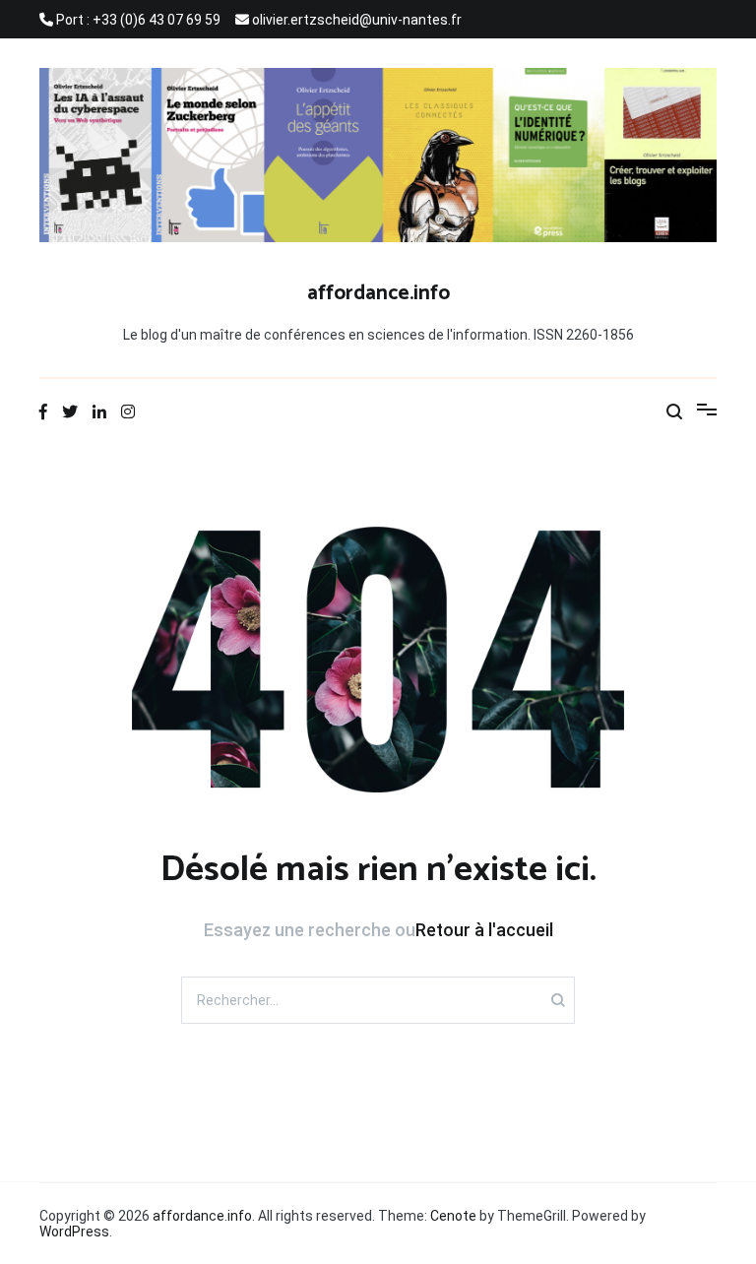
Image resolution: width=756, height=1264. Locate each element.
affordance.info (378, 293)
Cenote (453, 1216)
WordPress (74, 1231)
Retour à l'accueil (484, 929)
